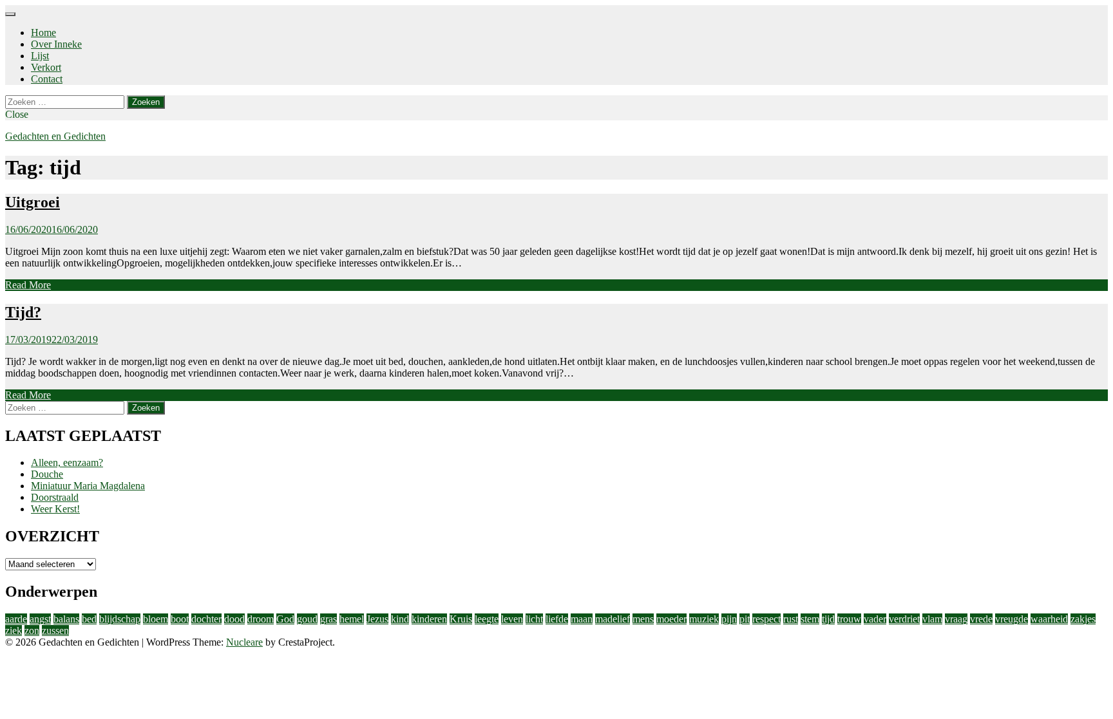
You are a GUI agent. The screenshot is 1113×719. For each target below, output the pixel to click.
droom (260, 618)
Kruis (461, 618)
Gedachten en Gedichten (55, 136)
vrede (981, 618)
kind (400, 618)
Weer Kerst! (55, 508)
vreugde (1011, 618)
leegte (487, 618)
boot (180, 618)
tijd (828, 618)
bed (89, 618)
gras (328, 618)
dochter (206, 618)
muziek (704, 618)
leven (512, 618)
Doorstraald (55, 497)
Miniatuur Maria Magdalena (88, 485)
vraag (956, 618)
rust (790, 618)
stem (810, 618)
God (285, 618)
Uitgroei (32, 202)
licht (534, 618)
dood (234, 618)
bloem (155, 618)
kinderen (429, 618)
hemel (351, 618)
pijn (729, 618)
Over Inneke (56, 44)
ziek (13, 630)
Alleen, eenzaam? (67, 462)
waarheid (1049, 618)
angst (40, 618)
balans (66, 618)
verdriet (904, 618)
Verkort (46, 67)
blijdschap (119, 618)
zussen (55, 630)
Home (43, 32)
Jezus (377, 618)
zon (31, 630)
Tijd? (23, 312)
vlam (932, 618)
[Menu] (10, 14)
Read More (28, 284)
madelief (612, 618)
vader (875, 618)
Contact (46, 78)
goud (307, 618)
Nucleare (244, 642)
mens (643, 618)
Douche (47, 474)
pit (744, 618)
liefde (557, 618)
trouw (849, 618)
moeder (671, 618)
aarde (16, 618)
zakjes (1083, 618)
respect (766, 618)
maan (582, 618)
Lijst (40, 55)
